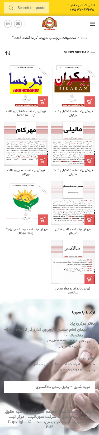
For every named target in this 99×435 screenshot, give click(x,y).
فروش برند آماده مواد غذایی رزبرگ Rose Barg (26, 232)
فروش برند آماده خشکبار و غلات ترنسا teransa (26, 114)
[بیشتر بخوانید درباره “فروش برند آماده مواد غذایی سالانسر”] (89, 279)
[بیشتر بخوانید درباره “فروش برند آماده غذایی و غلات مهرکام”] (43, 160)
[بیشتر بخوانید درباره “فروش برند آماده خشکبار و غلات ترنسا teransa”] (43, 101)
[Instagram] (8, 24)
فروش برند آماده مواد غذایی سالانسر (72, 291)
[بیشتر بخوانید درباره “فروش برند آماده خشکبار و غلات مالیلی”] (89, 160)
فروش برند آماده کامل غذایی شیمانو (73, 232)
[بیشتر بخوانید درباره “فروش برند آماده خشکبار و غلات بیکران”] (89, 101)
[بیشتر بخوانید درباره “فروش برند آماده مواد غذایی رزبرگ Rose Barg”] (43, 219)
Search (11, 7)
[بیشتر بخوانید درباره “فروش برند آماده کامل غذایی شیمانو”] (89, 219)
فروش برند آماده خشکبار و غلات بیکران (73, 114)
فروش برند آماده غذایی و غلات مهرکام (26, 173)
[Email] (18, 24)
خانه (84, 38)
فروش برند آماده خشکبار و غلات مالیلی (73, 173)
